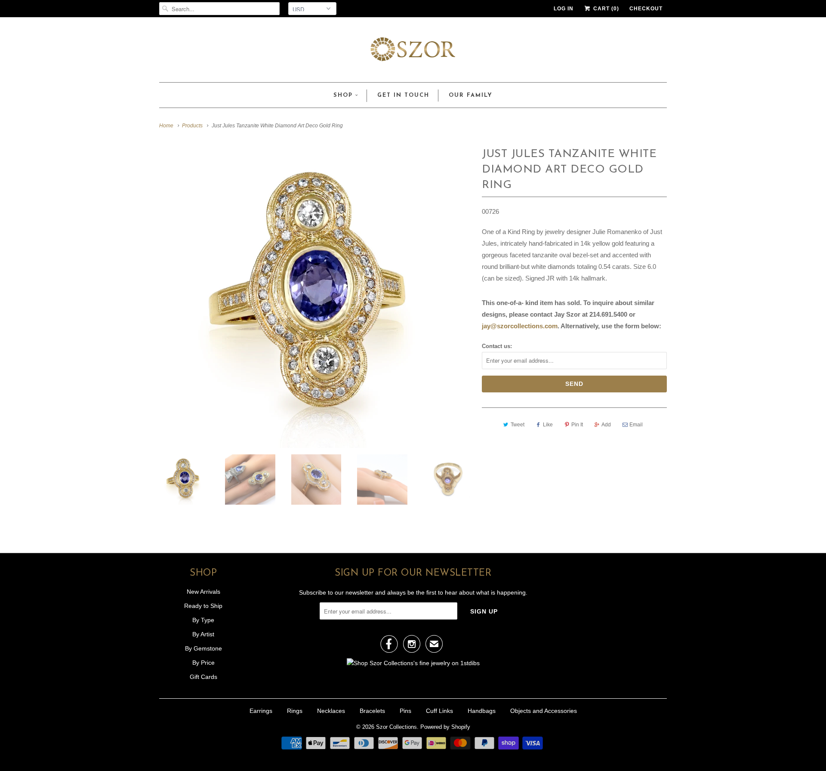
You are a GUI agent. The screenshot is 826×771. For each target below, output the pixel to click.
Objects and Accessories (543, 710)
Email (636, 425)
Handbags (482, 710)
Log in (563, 9)
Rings (294, 710)
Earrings (261, 710)
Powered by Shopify (445, 727)
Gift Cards (203, 676)
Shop (343, 95)
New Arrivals (203, 591)
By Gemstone (203, 648)
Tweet (517, 425)
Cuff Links (439, 710)
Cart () (605, 9)
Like (548, 425)
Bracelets (372, 710)
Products (192, 126)
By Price (203, 662)
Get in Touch (403, 95)
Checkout (646, 9)
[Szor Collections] (413, 52)
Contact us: (497, 346)
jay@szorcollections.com (520, 326)
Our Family (471, 95)
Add (606, 425)
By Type (203, 620)
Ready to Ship (203, 605)
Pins (405, 710)
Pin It (577, 425)
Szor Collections (396, 727)
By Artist (203, 634)
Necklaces (331, 710)
